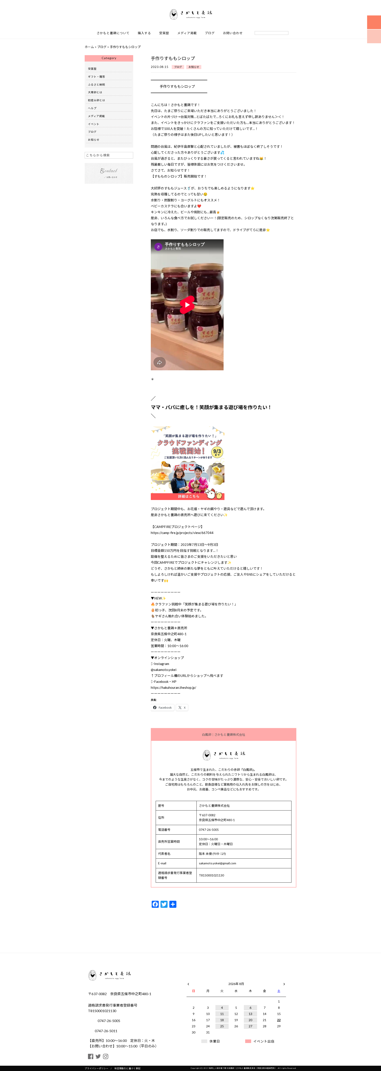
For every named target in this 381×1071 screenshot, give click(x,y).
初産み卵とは (96, 100)
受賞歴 (164, 33)
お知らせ (194, 67)
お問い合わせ (233, 33)
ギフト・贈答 (96, 76)
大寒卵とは (95, 92)
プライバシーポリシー (96, 1068)
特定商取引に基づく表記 (127, 1068)
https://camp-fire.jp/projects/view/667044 (182, 533)
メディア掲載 (187, 33)
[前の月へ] (188, 983)
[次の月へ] (284, 983)
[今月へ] (208, 979)
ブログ (210, 33)
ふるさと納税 (96, 84)
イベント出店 (264, 1041)
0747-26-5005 (108, 1021)
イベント (93, 124)
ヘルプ (92, 108)
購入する (144, 33)
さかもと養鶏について (113, 33)
